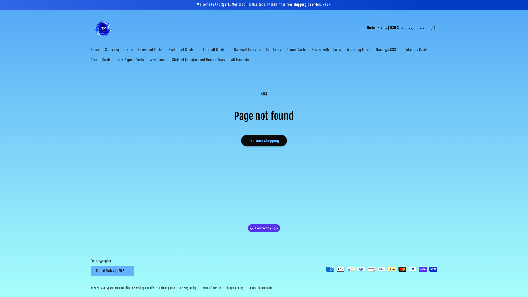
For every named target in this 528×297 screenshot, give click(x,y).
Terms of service (211, 288)
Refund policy (167, 288)
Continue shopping (264, 140)
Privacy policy (188, 288)
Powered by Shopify (142, 288)
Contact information (260, 288)
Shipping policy (235, 288)
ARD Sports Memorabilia (115, 288)
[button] (118, 50)
